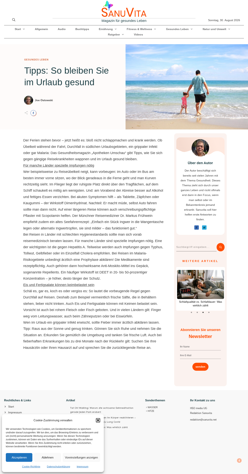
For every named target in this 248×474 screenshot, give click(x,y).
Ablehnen (47, 457)
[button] (98, 420)
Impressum (82, 466)
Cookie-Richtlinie (31, 466)
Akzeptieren (19, 457)
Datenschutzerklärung (58, 466)
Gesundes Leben (36, 59)
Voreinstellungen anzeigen (81, 457)
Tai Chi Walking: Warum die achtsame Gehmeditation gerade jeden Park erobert (101, 410)
